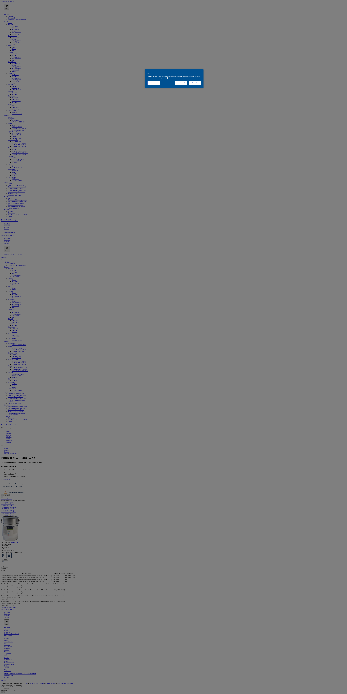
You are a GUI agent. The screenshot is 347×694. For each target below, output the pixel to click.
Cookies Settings (154, 82)
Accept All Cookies (181, 82)
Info (166, 78)
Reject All (194, 82)
